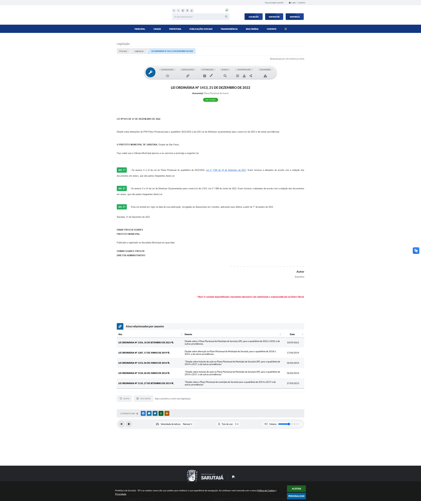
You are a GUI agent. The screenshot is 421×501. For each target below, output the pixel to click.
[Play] (121, 424)
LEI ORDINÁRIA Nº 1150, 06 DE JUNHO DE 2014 (142, 373)
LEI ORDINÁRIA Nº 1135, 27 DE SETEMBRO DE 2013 (144, 383)
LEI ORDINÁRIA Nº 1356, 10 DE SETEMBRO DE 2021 (144, 342)
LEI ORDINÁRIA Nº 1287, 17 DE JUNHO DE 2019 (142, 352)
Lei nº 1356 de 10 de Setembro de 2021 (226, 170)
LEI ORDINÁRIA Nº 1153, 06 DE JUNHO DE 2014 (142, 363)
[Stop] (128, 424)
